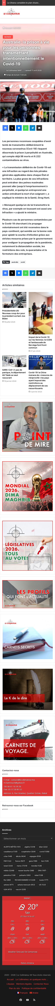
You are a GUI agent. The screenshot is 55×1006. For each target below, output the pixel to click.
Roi (7, 880)
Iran (45, 861)
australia (15, 262)
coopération (28, 852)
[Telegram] (32, 128)
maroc (22, 866)
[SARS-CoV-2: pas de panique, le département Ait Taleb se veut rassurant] (14, 361)
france (20, 861)
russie (43, 880)
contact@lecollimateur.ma (23, 780)
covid (23, 262)
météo (9, 870)
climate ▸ (27, 963)
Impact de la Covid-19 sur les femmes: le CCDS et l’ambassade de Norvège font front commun (40, 342)
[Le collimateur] (11, 12)
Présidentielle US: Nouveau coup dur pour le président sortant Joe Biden (13, 314)
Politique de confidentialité (34, 988)
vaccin (21, 889)
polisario (25, 875)
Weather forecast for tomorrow (22, 951)
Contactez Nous (41, 984)
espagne (35, 856)
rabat (39, 875)
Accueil (8, 28)
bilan (43, 847)
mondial (36, 866)
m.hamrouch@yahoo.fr (14, 782)
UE (42, 885)
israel (8, 866)
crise (8, 856)
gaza (33, 861)
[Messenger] (19, 128)
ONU (42, 870)
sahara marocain (26, 885)
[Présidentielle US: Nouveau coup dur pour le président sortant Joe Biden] (14, 300)
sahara (9, 885)
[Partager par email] (39, 128)
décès (21, 856)
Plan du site (14, 988)
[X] (12, 128)
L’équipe (10, 984)
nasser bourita (26, 870)
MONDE (17, 28)
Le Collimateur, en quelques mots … (32, 979)
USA (8, 889)
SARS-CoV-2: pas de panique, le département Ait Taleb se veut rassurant (14, 374)
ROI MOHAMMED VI (25, 880)
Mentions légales (24, 984)
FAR (7, 861)
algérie (30, 847)
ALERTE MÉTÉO (12, 847)
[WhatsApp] (25, 128)
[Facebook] (5, 128)
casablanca (10, 852)
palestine (9, 875)
